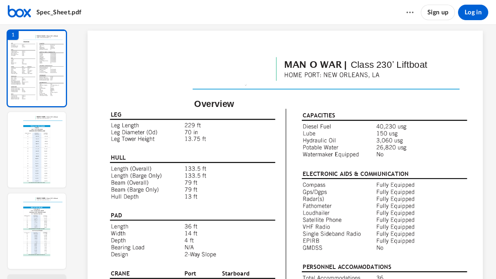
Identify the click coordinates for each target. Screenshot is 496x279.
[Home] (19, 12)
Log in (473, 12)
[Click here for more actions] (410, 12)
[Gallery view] (335, 260)
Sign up (437, 12)
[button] (37, 68)
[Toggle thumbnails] (221, 260)
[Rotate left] (321, 260)
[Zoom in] (305, 260)
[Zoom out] (279, 260)
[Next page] (262, 260)
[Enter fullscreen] (349, 260)
